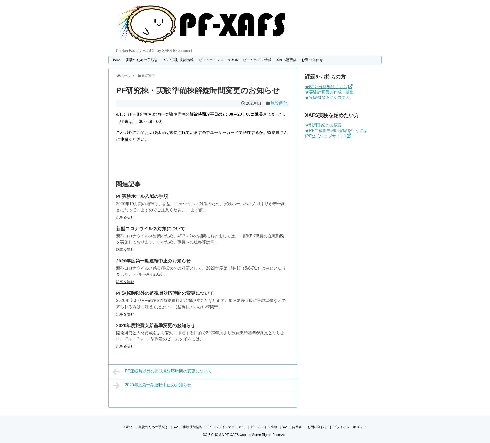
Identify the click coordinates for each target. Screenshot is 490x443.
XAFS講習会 (287, 60)
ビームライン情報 (257, 60)
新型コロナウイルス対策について (150, 228)
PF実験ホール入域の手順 (142, 196)
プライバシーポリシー (349, 427)
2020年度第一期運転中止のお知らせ (153, 260)
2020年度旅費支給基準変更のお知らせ (155, 325)
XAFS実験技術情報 (178, 60)
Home (116, 60)
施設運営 (279, 103)
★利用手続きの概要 (323, 125)
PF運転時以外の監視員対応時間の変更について (165, 293)
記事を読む (125, 217)
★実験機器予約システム (327, 97)
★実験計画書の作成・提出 (329, 92)
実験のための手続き (142, 60)
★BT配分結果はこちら (326, 87)
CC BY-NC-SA (213, 435)
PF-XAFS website (238, 435)
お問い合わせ (312, 60)
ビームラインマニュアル (218, 60)
